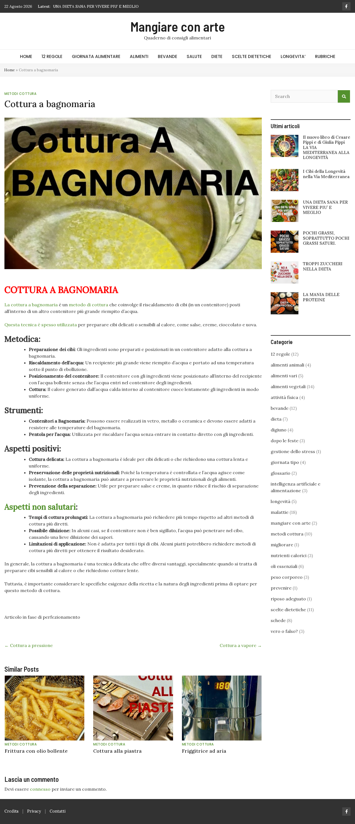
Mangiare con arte (177, 26)
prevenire (281, 588)
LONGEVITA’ (293, 56)
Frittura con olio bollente (36, 751)
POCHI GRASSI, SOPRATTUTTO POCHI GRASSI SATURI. (105, 6)
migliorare (282, 544)
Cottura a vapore (241, 645)
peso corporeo (287, 577)
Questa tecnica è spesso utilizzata (40, 324)
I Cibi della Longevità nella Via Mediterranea (326, 174)
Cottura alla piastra (117, 751)
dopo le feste (284, 440)
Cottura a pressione (28, 645)
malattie (279, 512)
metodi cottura (20, 93)
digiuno (278, 430)
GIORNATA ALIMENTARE (96, 56)
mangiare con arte (291, 523)
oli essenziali (284, 566)
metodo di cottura (88, 304)
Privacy (34, 811)
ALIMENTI (139, 56)
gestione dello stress (293, 451)
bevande (279, 408)
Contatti (57, 811)
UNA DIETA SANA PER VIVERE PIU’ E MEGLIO (325, 207)
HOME (26, 56)
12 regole (280, 354)
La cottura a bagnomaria (31, 304)
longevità (280, 501)
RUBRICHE (325, 56)
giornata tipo (285, 462)
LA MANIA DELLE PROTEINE (321, 297)
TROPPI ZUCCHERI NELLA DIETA (323, 266)
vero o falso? (284, 631)
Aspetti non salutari (40, 507)
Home (9, 69)
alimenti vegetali (288, 386)
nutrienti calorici (288, 555)
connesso (40, 789)
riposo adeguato (288, 598)
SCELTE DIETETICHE (251, 56)
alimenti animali (287, 365)
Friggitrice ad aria (204, 751)
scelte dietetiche (288, 609)
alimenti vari (284, 375)
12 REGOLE (52, 56)
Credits (11, 811)
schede (278, 620)
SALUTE (194, 56)
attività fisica (284, 397)
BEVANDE (167, 56)
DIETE (216, 56)
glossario (280, 473)
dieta (276, 419)
